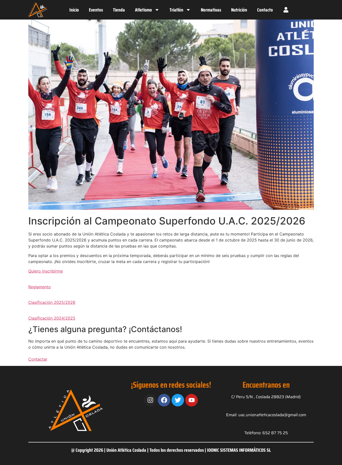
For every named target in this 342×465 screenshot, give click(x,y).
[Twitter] (178, 400)
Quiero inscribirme (45, 271)
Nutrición (239, 10)
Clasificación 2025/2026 (51, 302)
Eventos (96, 10)
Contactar (37, 359)
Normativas (211, 10)
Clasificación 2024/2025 (51, 318)
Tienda (119, 10)
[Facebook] (164, 400)
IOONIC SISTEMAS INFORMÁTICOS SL (239, 450)
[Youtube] (191, 400)
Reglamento (39, 286)
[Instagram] (150, 400)
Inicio (74, 10)
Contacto (265, 10)
